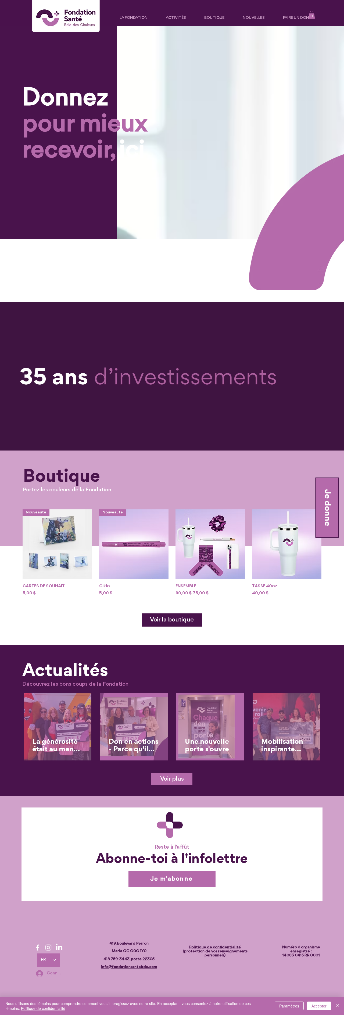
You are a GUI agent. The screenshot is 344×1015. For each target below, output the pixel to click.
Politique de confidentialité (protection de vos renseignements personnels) (215, 951)
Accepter (319, 1006)
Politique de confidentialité (43, 1008)
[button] (311, 15)
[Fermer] (337, 1006)
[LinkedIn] (59, 947)
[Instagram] (48, 947)
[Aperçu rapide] (210, 544)
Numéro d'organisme (301, 947)
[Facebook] (38, 947)
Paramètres (289, 1006)
